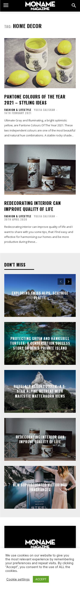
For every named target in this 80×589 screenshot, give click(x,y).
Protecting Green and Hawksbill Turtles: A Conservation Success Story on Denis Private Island (40, 343)
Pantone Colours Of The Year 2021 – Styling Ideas (34, 99)
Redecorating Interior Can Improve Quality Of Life (32, 206)
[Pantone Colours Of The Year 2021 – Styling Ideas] (40, 63)
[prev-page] (61, 281)
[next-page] (68, 281)
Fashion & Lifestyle (17, 110)
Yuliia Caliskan (44, 110)
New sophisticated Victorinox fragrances (40, 487)
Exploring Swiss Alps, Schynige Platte (40, 295)
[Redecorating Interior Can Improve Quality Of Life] (40, 170)
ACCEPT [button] (40, 579)
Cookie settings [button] (18, 579)
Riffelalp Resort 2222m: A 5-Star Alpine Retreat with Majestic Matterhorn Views (40, 391)
